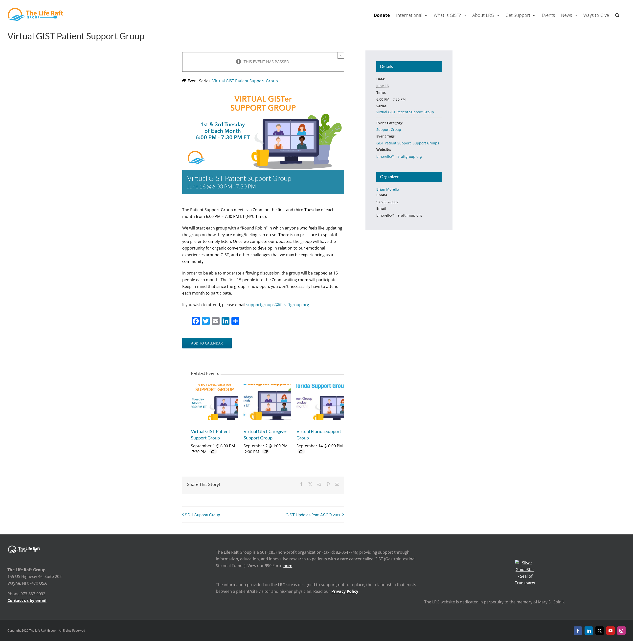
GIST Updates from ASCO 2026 (313, 515)
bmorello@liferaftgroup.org (399, 156)
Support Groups (426, 143)
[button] (617, 14)
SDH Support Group (202, 515)
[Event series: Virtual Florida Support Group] (301, 451)
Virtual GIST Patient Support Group (405, 112)
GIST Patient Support (393, 143)
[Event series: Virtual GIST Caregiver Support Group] (266, 451)
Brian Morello (387, 189)
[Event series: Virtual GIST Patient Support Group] (213, 451)
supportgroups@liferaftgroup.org (277, 304)
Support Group (388, 129)
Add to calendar (207, 343)
